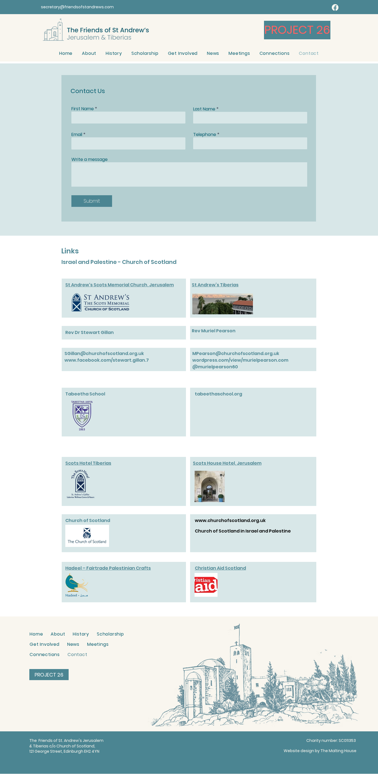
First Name (82, 109)
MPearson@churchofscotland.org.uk (235, 353)
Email (76, 134)
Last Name (204, 109)
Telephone (204, 134)
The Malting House (338, 751)
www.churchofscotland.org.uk (230, 520)
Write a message (89, 159)
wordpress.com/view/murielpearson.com (240, 360)
